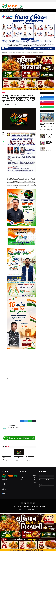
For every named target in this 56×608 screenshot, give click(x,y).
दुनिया (17, 10)
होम (5, 10)
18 (41, 462)
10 (39, 460)
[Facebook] (3, 135)
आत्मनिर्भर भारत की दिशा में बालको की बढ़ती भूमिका (47, 124)
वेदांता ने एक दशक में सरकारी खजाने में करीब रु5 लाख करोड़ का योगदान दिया (31, 437)
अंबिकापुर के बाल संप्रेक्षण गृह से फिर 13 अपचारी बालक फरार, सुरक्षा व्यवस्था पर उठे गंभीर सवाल (19, 437)
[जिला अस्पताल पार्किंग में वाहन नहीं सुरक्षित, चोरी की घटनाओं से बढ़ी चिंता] (42, 136)
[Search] (54, 10)
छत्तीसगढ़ (11, 10)
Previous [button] (8, 263)
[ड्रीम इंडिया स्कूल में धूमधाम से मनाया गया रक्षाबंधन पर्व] (42, 143)
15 (50, 460)
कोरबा (8, 10)
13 (46, 460)
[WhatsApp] (3, 141)
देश (14, 10)
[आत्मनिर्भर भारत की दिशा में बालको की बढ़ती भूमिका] (47, 117)
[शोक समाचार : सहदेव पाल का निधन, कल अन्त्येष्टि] (42, 149)
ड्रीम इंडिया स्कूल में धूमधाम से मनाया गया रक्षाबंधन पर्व (49, 142)
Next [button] (34, 263)
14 (48, 460)
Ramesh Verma (7, 104)
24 (39, 463)
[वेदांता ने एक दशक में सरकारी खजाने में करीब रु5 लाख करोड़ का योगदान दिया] (31, 432)
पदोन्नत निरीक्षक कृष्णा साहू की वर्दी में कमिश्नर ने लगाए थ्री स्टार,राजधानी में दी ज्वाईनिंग (6, 437)
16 (52, 460)
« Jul (39, 467)
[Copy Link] (3, 144)
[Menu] (2, 10)
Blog (21, 453)
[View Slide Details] (28, 32)
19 (44, 462)
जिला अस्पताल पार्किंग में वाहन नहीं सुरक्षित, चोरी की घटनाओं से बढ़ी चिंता (50, 136)
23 (52, 462)
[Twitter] (3, 138)
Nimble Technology (33, 488)
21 (48, 462)
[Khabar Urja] (12, 5)
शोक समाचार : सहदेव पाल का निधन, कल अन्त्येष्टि (50, 148)
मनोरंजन (21, 10)
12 (44, 460)
